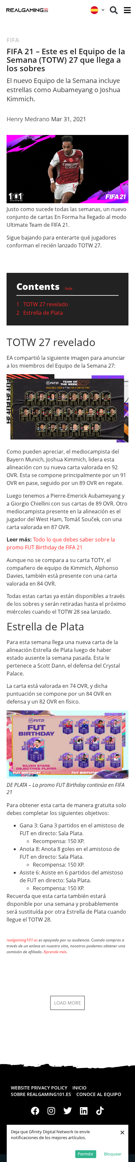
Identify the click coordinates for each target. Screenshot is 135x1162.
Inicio (79, 1088)
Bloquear (113, 1154)
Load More (67, 1003)
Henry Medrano (28, 119)
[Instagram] (51, 1111)
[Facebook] (35, 1111)
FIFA (13, 40)
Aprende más (55, 951)
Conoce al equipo (98, 1094)
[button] (113, 10)
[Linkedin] (84, 1111)
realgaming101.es (22, 940)
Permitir (85, 1154)
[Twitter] (67, 1111)
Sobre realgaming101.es (41, 1094)
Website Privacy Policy (39, 1088)
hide (68, 288)
